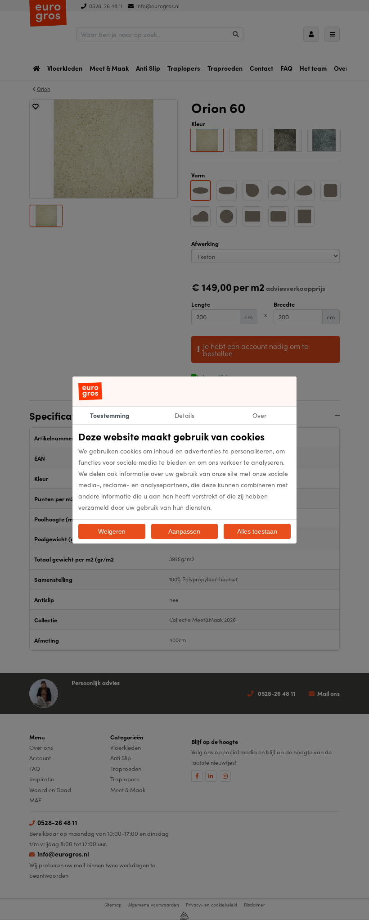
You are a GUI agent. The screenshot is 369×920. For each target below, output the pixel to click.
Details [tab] (184, 415)
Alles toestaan (257, 531)
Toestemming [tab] (110, 415)
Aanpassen (184, 531)
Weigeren (112, 531)
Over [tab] (259, 415)
